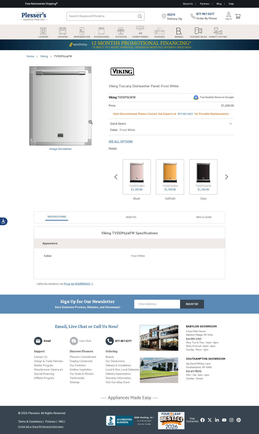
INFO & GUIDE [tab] (204, 217)
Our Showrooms (115, 361)
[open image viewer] (91, 122)
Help (231, 4)
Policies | (51, 421)
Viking (44, 56)
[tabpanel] (129, 244)
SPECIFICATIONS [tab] (56, 217)
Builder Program (43, 365)
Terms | (31, 421)
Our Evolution (78, 365)
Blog (219, 4)
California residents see (63, 284)
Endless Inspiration (81, 369)
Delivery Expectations (118, 374)
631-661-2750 (194, 338)
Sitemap (74, 382)
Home (30, 56)
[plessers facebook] (202, 420)
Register (192, 304)
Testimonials (77, 378)
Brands (110, 357)
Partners (204, 4)
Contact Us (40, 357)
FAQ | (61, 421)
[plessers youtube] (224, 420)
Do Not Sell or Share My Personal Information (40, 427)
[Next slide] (227, 177)
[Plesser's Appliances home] (34, 16)
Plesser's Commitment (83, 357)
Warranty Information (118, 378)
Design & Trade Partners (48, 361)
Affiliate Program (44, 378)
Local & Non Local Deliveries (122, 369)
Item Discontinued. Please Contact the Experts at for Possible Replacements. (171, 114)
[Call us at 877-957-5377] (110, 341)
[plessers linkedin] (217, 420)
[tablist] (129, 217)
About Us (188, 4)
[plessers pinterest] (238, 420)
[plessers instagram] (231, 420)
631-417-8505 (193, 371)
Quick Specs (118, 123)
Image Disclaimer (60, 149)
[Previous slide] (116, 177)
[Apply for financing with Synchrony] (129, 44)
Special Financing (44, 374)
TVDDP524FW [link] (63, 56)
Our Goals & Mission (82, 374)
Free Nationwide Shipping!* (41, 4)
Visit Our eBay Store (118, 382)
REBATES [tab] (131, 217)
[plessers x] (210, 420)
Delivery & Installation (118, 365)
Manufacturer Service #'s (48, 369)
